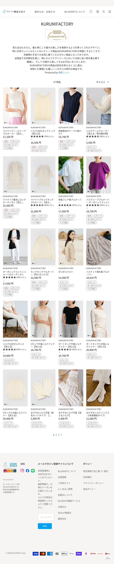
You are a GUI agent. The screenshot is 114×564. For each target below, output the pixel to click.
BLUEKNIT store (19, 553)
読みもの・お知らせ (45, 11)
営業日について (65, 494)
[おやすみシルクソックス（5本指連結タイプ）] (98, 387)
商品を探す (19, 11)
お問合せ (62, 506)
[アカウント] (103, 11)
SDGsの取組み (64, 512)
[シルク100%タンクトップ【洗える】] (43, 106)
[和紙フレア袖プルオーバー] (70, 174)
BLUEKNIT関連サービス (69, 500)
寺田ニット (63, 72)
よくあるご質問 (65, 488)
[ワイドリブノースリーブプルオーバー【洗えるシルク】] (15, 106)
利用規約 (87, 477)
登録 (45, 526)
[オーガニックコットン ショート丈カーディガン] (15, 246)
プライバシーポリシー (93, 482)
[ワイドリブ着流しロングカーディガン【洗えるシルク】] (15, 174)
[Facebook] (27, 470)
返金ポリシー (89, 488)
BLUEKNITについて (75, 11)
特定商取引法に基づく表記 (95, 471)
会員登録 (62, 477)
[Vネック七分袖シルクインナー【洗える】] (15, 387)
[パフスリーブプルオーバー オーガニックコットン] (98, 174)
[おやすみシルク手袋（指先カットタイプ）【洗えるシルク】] (43, 387)
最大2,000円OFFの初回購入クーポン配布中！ (57, 3)
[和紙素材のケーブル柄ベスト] (70, 106)
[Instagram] (22, 470)
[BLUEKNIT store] (10, 12)
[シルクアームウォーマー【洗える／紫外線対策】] (98, 106)
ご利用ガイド (64, 482)
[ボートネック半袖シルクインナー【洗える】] (70, 319)
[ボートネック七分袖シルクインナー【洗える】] (98, 319)
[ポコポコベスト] (70, 246)
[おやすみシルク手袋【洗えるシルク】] (70, 387)
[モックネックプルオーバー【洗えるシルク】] (43, 246)
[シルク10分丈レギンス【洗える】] (15, 319)
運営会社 (62, 518)
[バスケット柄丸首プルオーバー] (98, 246)
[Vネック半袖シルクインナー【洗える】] (43, 319)
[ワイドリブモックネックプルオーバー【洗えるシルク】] (43, 174)
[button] (37, 136)
